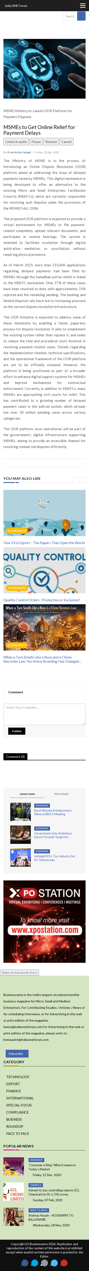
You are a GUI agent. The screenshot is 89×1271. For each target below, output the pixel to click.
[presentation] (76, 480)
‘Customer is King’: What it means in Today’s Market (52, 1167)
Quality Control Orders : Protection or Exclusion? (41, 600)
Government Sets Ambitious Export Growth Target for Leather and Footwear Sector (53, 835)
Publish (16, 731)
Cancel (66, 142)
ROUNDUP (42, 805)
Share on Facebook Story (19, 972)
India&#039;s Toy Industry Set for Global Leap (54, 858)
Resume (51, 142)
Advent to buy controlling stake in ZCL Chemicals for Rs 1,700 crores (54, 1192)
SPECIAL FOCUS (19, 1105)
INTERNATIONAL (20, 1098)
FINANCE (13, 1091)
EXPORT (13, 1084)
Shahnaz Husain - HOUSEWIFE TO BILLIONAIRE (51, 1217)
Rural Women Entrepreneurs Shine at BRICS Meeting (53, 812)
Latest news (27, 794)
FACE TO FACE (17, 1133)
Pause (36, 142)
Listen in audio (16, 142)
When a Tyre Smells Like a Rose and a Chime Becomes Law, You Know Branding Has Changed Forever (41, 659)
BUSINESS (14, 1119)
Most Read (61, 794)
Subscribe (16, 1053)
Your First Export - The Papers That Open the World (44, 543)
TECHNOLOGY (17, 1077)
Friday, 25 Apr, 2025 (46, 152)
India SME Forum (16, 6)
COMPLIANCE (17, 1112)
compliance (17, 530)
